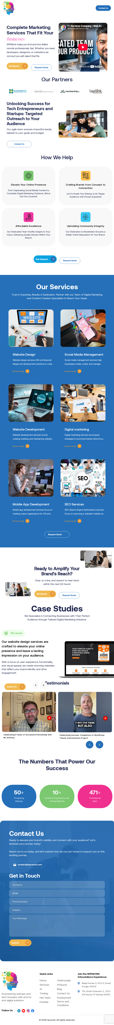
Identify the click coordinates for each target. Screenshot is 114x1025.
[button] (35, 685)
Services (44, 984)
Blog (59, 988)
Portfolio (44, 1001)
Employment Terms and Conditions (64, 1001)
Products (62, 984)
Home (43, 980)
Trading (44, 993)
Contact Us (103, 8)
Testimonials (64, 980)
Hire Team (45, 997)
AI (41, 988)
